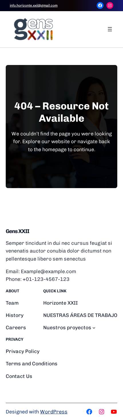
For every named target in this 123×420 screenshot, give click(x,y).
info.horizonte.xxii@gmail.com (33, 5)
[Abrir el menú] (109, 29)
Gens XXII (17, 231)
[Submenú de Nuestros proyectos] (94, 327)
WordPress (54, 412)
